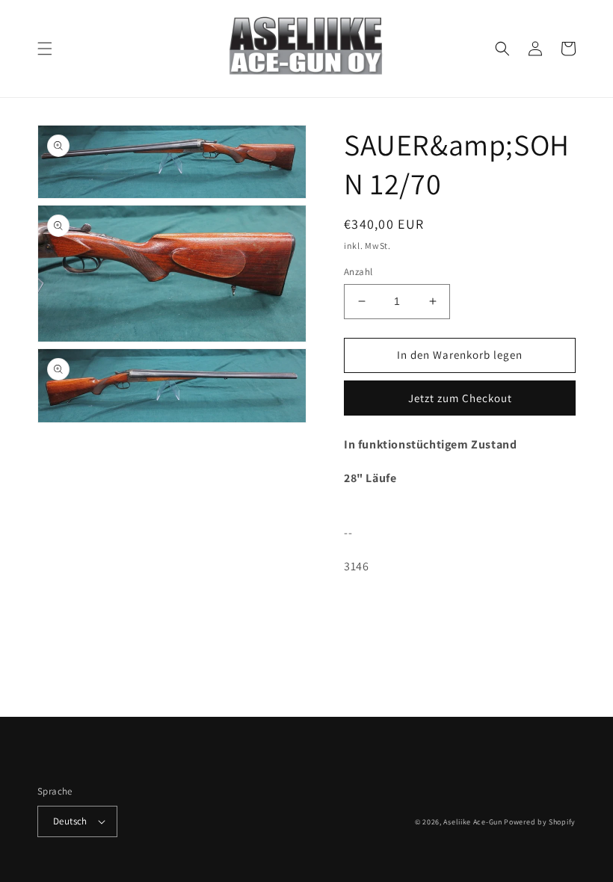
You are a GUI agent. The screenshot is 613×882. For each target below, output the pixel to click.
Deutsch (70, 821)
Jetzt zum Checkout (460, 398)
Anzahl (358, 271)
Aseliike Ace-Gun (472, 822)
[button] (44, 48)
